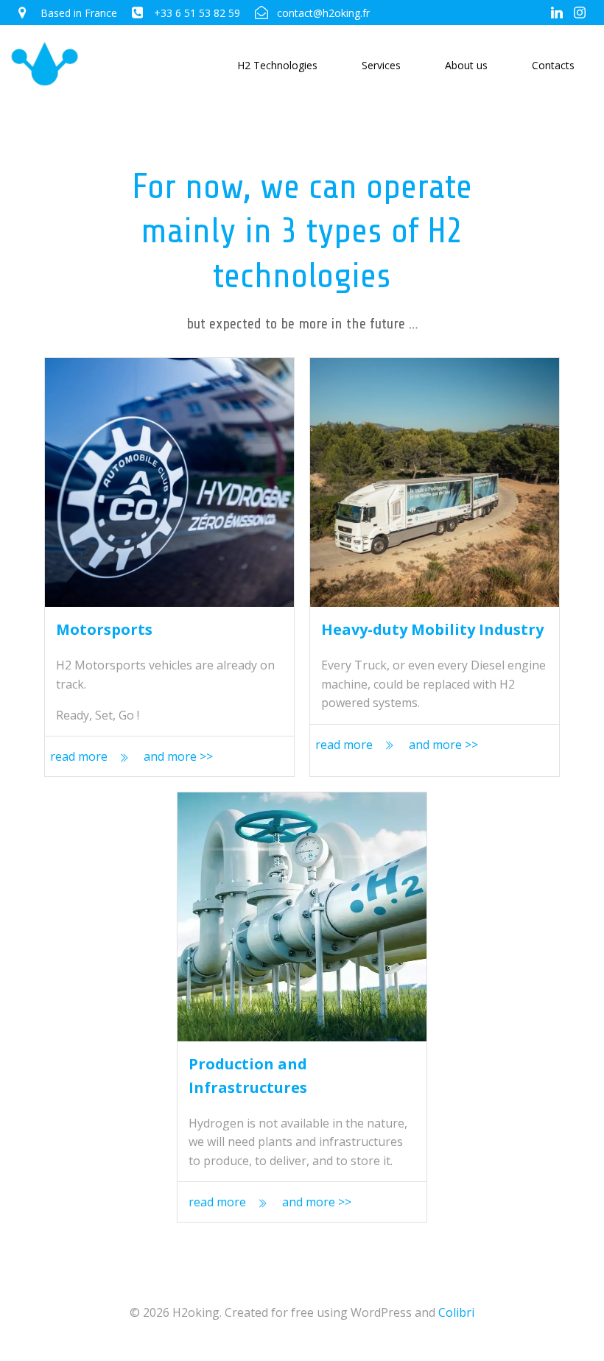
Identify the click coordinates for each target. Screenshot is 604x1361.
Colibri (456, 1312)
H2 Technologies (277, 65)
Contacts (553, 65)
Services (381, 65)
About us (466, 65)
